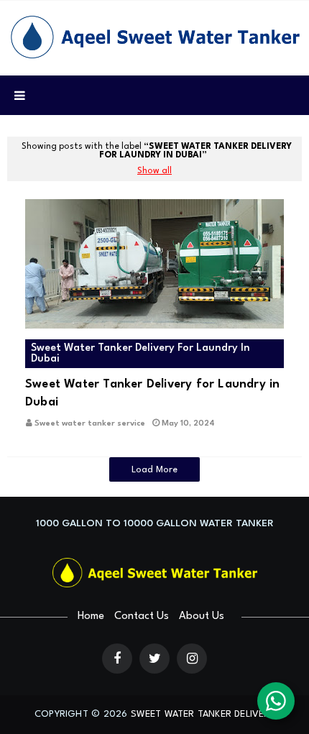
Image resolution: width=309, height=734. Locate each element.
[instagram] (192, 658)
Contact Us (141, 616)
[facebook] (117, 658)
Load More (154, 469)
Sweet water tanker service (89, 424)
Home (91, 616)
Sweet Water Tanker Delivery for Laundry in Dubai (152, 393)
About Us (201, 616)
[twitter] (154, 658)
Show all (154, 171)
